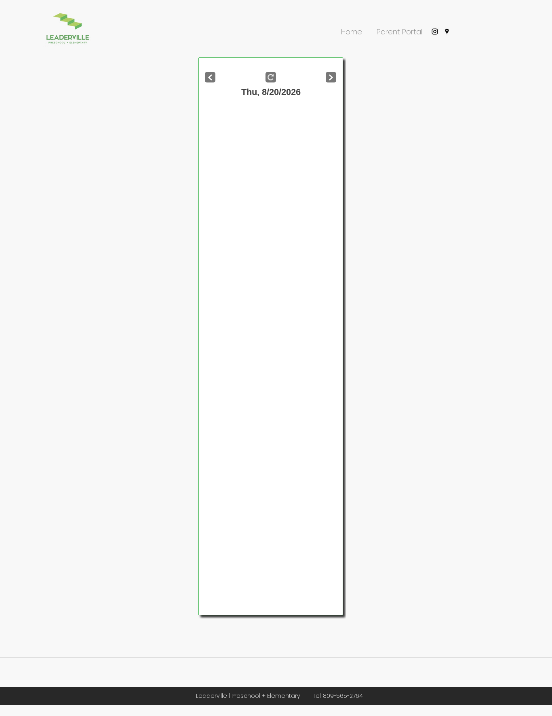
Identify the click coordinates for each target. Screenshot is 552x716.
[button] (351, 28)
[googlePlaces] (447, 31)
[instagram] (435, 31)
